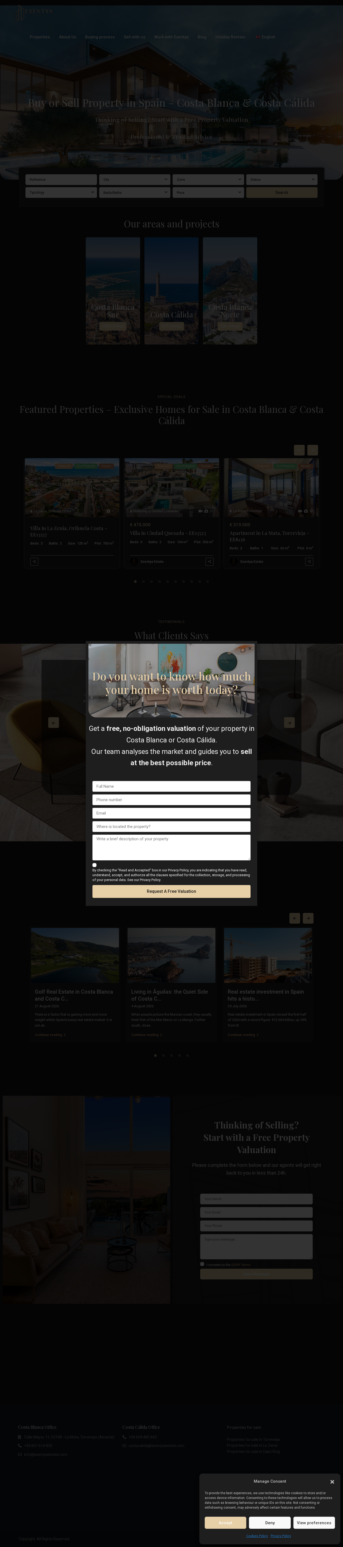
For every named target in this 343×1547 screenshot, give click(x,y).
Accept (225, 1522)
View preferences (314, 1522)
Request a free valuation (171, 891)
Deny (270, 1522)
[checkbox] (94, 865)
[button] (332, 1481)
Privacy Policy (281, 1536)
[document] (171, 773)
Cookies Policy (257, 1536)
